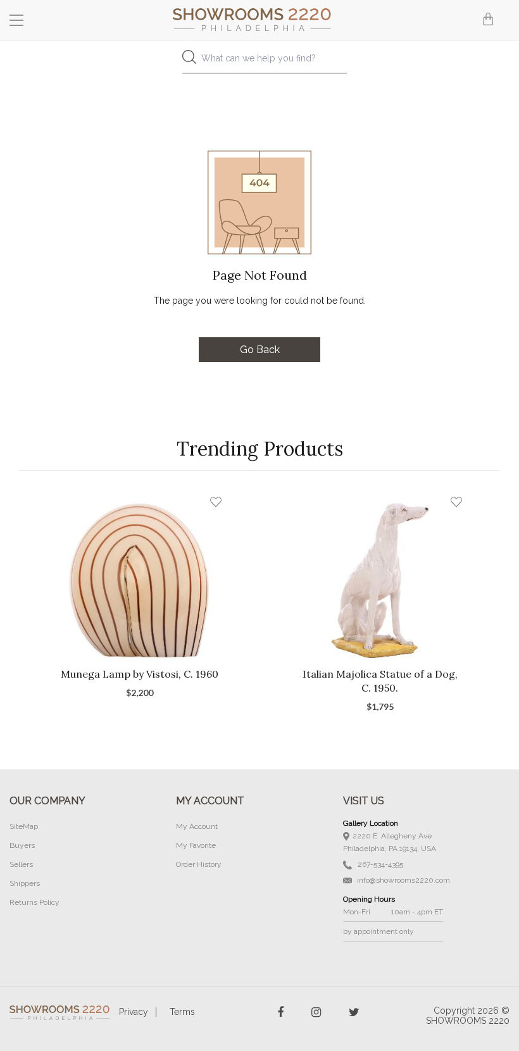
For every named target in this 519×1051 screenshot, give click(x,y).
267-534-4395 (379, 864)
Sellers (21, 864)
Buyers (22, 845)
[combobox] (259, 61)
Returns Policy (34, 902)
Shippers (24, 883)
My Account (197, 826)
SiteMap (23, 826)
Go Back (260, 350)
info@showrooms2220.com (402, 880)
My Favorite (196, 845)
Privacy (133, 1012)
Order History (199, 864)
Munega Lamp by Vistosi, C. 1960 (139, 674)
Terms (182, 1012)
